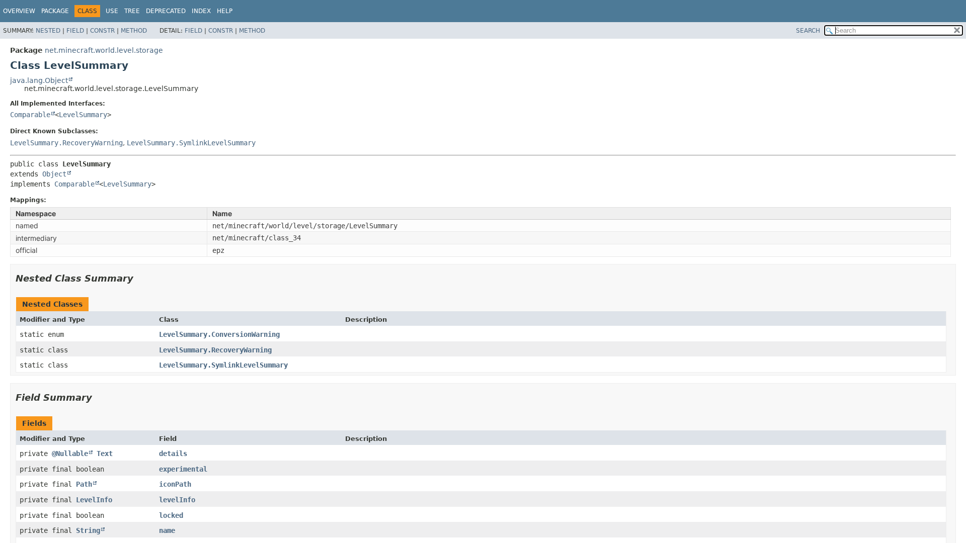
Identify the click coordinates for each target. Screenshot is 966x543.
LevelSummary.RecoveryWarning (66, 143)
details (173, 453)
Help (224, 11)
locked (171, 515)
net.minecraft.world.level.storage (104, 50)
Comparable (30, 115)
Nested (48, 30)
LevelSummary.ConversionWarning (219, 334)
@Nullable (70, 453)
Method (134, 30)
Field (75, 30)
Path (84, 484)
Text (105, 453)
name (167, 530)
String (88, 530)
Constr (102, 30)
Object (54, 174)
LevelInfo (94, 500)
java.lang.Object (39, 80)
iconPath (175, 484)
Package (55, 11)
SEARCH (808, 30)
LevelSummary (83, 115)
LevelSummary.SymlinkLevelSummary (191, 143)
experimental (183, 469)
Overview (19, 11)
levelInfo (177, 500)
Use (112, 11)
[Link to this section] (140, 278)
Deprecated (166, 11)
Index (201, 11)
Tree (132, 11)
